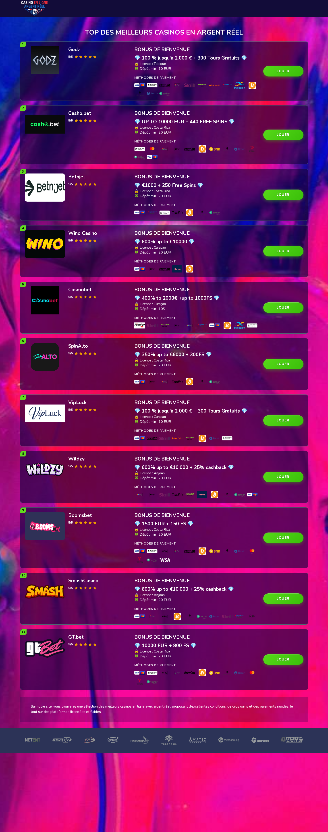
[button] (283, 71)
